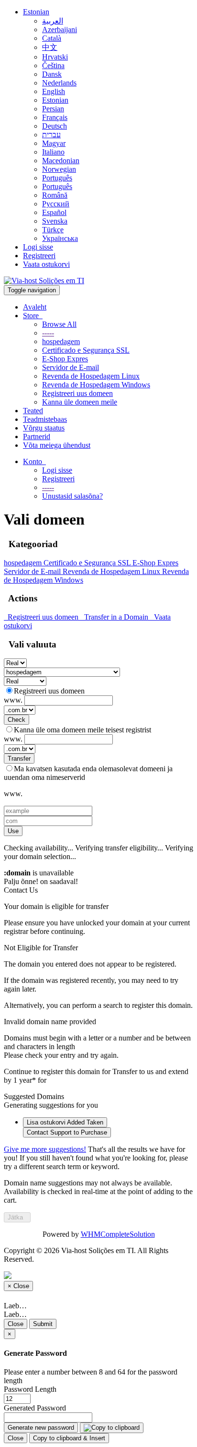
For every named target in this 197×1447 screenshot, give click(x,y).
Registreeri (39, 255)
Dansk (52, 74)
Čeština (53, 65)
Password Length (30, 1389)
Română (54, 195)
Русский (55, 204)
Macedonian (60, 160)
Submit (43, 1323)
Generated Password (35, 1408)
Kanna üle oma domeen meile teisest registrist (82, 730)
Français (54, 117)
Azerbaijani (59, 29)
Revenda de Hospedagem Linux (91, 376)
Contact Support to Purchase (67, 1132)
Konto (34, 461)
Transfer (19, 758)
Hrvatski (55, 57)
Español (54, 212)
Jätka (17, 1217)
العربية (52, 21)
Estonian (36, 12)
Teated (33, 411)
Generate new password (41, 1427)
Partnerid (36, 436)
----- (48, 333)
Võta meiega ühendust (56, 445)
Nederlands (59, 83)
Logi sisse (38, 247)
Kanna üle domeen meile (79, 402)
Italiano (53, 152)
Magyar (54, 143)
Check (16, 719)
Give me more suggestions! (45, 1149)
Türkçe (53, 230)
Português (57, 178)
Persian (53, 109)
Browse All (59, 324)
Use (13, 831)
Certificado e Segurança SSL (86, 350)
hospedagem (61, 341)
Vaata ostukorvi (46, 264)
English (53, 91)
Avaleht (34, 307)
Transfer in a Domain (115, 617)
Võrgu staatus (44, 428)
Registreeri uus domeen (77, 393)
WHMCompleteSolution (118, 1234)
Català (51, 38)
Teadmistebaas (45, 419)
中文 (49, 47)
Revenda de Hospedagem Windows (96, 385)
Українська (60, 238)
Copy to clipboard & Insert (69, 1438)
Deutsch (54, 126)
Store (33, 315)
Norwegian (59, 169)
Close (15, 1323)
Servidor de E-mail (70, 367)
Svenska (54, 221)
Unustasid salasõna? (72, 496)
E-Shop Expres (65, 359)
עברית (51, 135)
